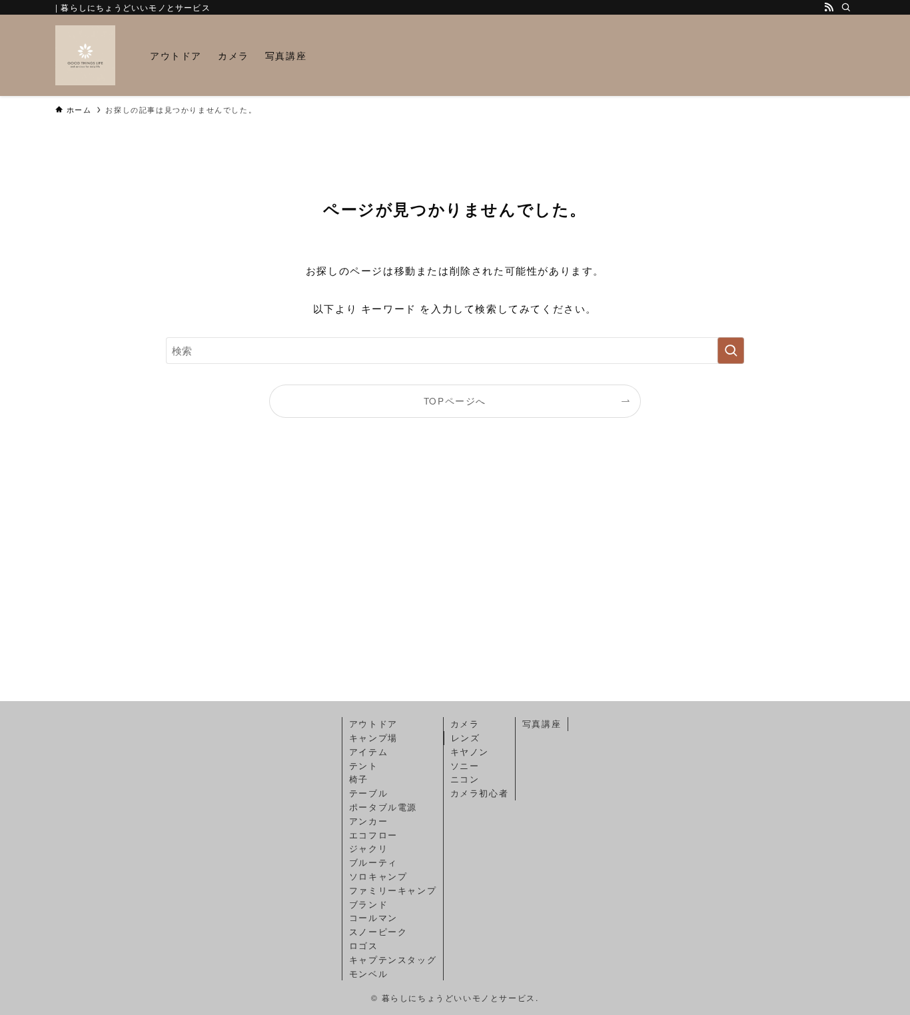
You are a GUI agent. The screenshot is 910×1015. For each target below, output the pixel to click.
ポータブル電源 (383, 806)
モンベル (368, 973)
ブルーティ (373, 862)
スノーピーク (378, 931)
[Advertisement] (455, 576)
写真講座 (541, 723)
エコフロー (373, 834)
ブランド (368, 904)
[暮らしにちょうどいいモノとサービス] (85, 55)
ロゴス (363, 945)
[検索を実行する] (730, 350)
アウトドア (373, 723)
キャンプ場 (373, 737)
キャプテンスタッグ (392, 959)
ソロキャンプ (378, 876)
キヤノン (469, 751)
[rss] (828, 7)
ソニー (465, 765)
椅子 (358, 778)
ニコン (465, 778)
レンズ (465, 737)
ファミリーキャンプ (392, 890)
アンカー (368, 820)
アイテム (368, 751)
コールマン (373, 917)
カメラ (465, 723)
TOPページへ (455, 401)
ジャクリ (368, 848)
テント (363, 765)
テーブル (368, 792)
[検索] (846, 7)
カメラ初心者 (479, 792)
